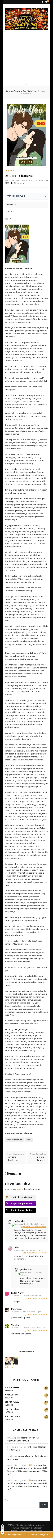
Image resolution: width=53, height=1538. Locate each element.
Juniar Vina (14, 180)
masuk (18, 1189)
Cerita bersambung (14, 1140)
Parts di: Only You (16, 196)
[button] (11, 211)
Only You (9, 170)
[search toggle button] (42, 2)
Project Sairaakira (29, 1525)
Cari (6, 1500)
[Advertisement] (26, 58)
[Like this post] (7, 219)
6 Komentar (19, 183)
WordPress (37, 1530)
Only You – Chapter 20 (9, 1367)
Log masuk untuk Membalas (33, 1226)
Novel (29, 1140)
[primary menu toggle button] (26, 83)
